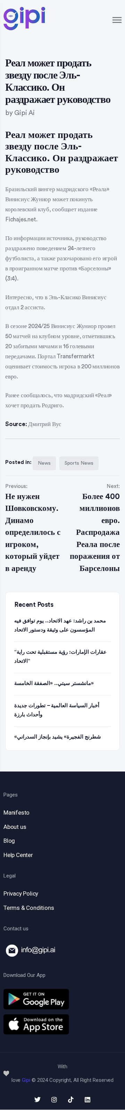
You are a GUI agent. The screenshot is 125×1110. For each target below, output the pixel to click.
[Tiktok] (71, 1099)
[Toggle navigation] (117, 20)
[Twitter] (37, 1099)
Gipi (26, 1080)
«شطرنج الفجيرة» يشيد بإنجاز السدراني (57, 737)
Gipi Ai (24, 113)
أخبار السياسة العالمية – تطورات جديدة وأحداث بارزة (56, 710)
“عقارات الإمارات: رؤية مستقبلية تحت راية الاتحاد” (60, 657)
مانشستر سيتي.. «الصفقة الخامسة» (54, 683)
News (44, 463)
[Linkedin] (87, 1099)
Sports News (79, 463)
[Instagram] (54, 1099)
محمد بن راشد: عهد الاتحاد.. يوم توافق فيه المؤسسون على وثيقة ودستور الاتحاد (60, 625)
